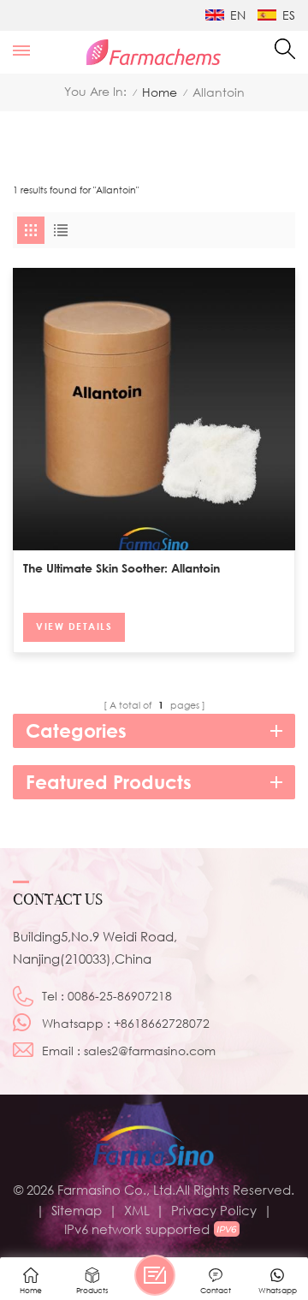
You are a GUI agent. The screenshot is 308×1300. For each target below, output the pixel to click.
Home (159, 92)
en (238, 15)
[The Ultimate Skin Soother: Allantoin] (154, 409)
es (288, 15)
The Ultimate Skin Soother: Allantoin (121, 568)
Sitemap (76, 1210)
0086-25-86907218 (120, 996)
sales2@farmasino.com (150, 1050)
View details (74, 626)
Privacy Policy (214, 1210)
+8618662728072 (162, 1023)
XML (137, 1210)
